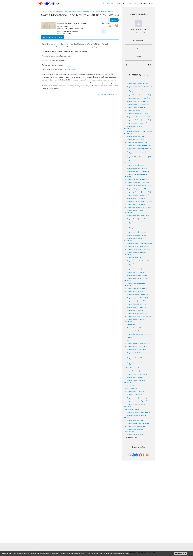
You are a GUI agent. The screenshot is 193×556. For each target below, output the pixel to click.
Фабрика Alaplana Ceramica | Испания (134, 212)
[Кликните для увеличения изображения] (48, 25)
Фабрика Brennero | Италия (136, 258)
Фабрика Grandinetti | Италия (137, 288)
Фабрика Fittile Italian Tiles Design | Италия (136, 175)
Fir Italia (130, 385)
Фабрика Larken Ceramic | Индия (138, 84)
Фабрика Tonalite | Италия (136, 107)
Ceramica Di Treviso (134, 328)
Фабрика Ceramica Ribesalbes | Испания (135, 405)
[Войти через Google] (143, 454)
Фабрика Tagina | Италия (136, 377)
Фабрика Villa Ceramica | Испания (139, 95)
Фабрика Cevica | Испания (136, 307)
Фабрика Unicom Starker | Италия (139, 208)
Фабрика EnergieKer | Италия (137, 123)
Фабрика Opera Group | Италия (138, 101)
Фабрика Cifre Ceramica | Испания (139, 117)
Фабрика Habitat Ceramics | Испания (134, 161)
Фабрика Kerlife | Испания (136, 427)
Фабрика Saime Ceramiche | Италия (139, 149)
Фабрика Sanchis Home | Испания (139, 120)
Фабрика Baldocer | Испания (137, 114)
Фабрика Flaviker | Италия (136, 301)
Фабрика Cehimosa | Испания (137, 347)
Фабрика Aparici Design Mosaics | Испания (135, 321)
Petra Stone (131, 325)
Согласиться (180, 553)
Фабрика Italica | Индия (131, 409)
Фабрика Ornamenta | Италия (137, 374)
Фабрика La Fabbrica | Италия (138, 104)
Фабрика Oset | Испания (136, 272)
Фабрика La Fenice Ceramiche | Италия (135, 416)
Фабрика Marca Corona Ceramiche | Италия (136, 364)
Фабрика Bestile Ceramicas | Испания (134, 127)
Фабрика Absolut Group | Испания (139, 146)
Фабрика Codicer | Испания (137, 143)
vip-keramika (102, 94)
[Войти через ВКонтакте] (133, 454)
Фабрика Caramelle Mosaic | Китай (138, 412)
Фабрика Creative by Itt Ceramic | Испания (135, 359)
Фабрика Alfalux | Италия (136, 204)
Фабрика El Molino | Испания (137, 304)
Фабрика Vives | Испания (136, 420)
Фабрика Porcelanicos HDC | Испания (139, 243)
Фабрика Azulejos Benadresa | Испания (134, 239)
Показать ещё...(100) (131, 437)
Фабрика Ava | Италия (135, 111)
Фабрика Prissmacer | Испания (133, 368)
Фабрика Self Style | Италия (136, 189)
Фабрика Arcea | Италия (135, 292)
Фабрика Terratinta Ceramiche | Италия (135, 381)
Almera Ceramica (133, 331)
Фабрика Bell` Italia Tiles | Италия (138, 171)
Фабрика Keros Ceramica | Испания (139, 201)
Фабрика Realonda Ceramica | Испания (134, 91)
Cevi (129, 340)
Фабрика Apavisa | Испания (137, 168)
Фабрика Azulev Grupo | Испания (138, 98)
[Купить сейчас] (110, 25)
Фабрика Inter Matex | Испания (138, 179)
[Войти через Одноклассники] (147, 454)
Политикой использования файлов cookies (114, 553)
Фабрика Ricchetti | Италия (136, 232)
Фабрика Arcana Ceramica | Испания (139, 87)
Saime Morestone (70, 69)
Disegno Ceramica (133, 371)
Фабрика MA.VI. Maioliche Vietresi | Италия (136, 354)
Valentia (130, 337)
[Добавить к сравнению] (103, 31)
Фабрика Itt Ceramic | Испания (138, 195)
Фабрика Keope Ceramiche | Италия (139, 317)
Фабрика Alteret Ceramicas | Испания (139, 334)
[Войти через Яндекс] (140, 454)
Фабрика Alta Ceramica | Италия (138, 343)
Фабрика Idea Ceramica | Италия (138, 423)
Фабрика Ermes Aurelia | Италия (138, 261)
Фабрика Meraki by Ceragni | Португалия (134, 431)
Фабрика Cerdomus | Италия (137, 313)
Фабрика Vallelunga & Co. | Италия (139, 157)
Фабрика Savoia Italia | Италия (138, 216)
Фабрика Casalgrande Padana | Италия (135, 284)
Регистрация (136, 32)
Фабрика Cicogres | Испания (137, 165)
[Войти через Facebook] (136, 454)
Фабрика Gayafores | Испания (137, 298)
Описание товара (52, 37)
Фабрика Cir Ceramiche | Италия (138, 246)
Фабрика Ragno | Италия (136, 198)
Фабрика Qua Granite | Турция (137, 401)
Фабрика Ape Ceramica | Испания (139, 192)
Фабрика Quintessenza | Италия (138, 183)
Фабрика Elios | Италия (135, 310)
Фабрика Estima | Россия (136, 392)
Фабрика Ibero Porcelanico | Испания (139, 186)
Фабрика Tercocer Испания (136, 235)
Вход (143, 32)
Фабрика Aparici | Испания (136, 136)
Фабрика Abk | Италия (135, 139)
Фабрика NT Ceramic (134, 395)
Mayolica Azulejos (133, 389)
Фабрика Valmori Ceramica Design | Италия (136, 223)
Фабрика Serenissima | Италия (137, 295)
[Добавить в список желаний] (116, 25)
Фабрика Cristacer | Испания (137, 398)
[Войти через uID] (129, 454)
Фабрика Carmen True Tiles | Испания (134, 228)
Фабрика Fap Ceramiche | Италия (138, 250)
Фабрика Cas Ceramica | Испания (138, 275)
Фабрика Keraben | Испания (136, 350)
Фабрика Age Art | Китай (135, 435)
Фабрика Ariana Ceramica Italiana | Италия (136, 279)
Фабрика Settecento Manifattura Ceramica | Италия (138, 132)
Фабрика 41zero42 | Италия (136, 219)
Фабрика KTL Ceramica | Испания (138, 269)
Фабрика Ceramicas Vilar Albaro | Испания (135, 254)
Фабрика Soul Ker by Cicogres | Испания (135, 153)
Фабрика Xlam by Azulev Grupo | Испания (135, 265)
